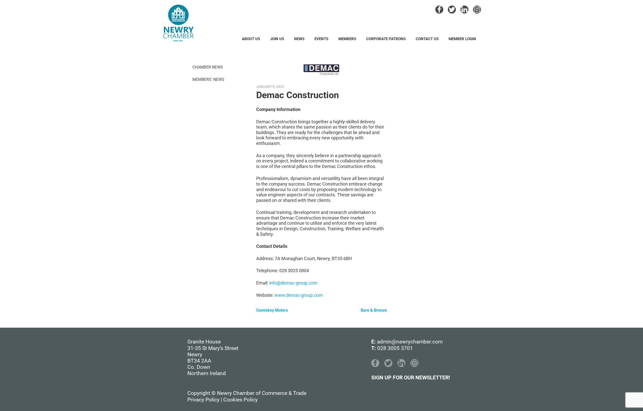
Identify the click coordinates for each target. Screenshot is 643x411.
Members (347, 39)
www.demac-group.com (299, 295)
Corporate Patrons (386, 39)
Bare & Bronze (374, 310)
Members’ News (208, 79)
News (299, 39)
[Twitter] (452, 10)
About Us (251, 39)
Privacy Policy (203, 400)
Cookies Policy (240, 400)
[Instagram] (477, 10)
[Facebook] (439, 10)
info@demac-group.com (293, 282)
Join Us (277, 39)
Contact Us (427, 39)
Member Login (462, 39)
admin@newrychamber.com (410, 342)
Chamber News (207, 67)
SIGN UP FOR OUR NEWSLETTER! (410, 378)
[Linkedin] (464, 10)
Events (321, 39)
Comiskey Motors (272, 310)
